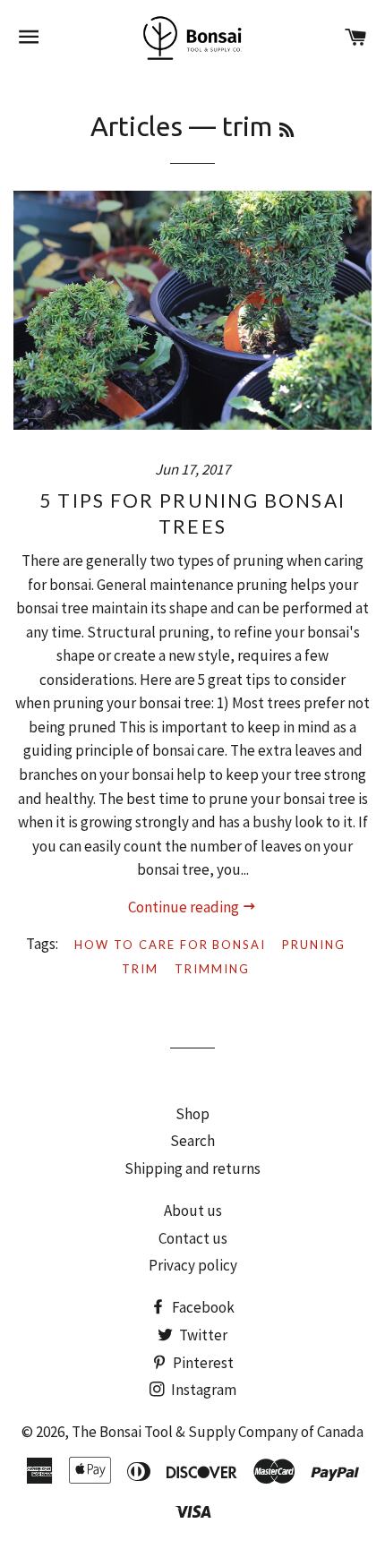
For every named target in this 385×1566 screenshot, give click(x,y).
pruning (314, 944)
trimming (212, 969)
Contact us (192, 1238)
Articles (136, 126)
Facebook (202, 1307)
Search (192, 1141)
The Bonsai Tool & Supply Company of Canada (218, 1432)
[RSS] (286, 130)
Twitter (201, 1335)
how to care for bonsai (170, 944)
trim (140, 969)
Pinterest (202, 1363)
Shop (192, 1114)
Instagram (202, 1389)
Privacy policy (193, 1265)
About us (193, 1210)
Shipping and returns (192, 1168)
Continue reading (185, 907)
